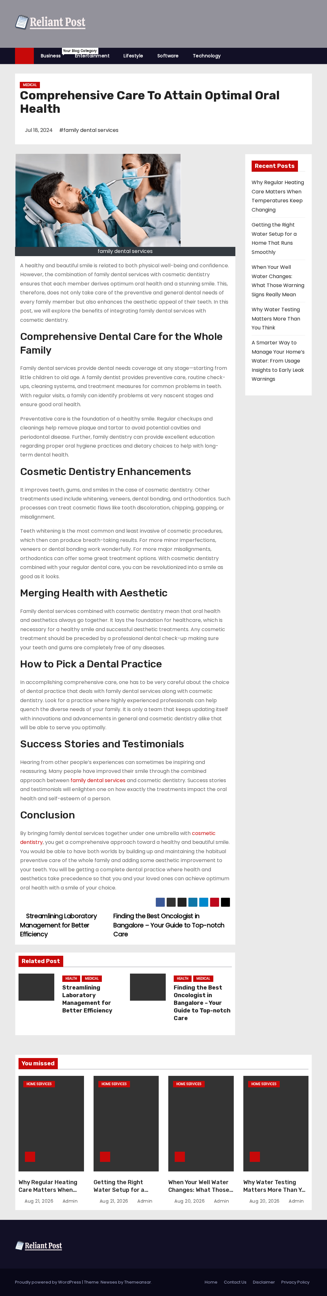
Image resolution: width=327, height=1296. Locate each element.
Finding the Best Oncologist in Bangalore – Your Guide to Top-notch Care (168, 925)
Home (211, 1282)
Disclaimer (264, 1282)
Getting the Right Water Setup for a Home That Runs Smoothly (119, 1194)
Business (54, 53)
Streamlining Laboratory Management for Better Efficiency (58, 925)
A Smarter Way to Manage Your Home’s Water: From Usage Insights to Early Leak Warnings (278, 361)
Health (71, 978)
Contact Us (235, 1282)
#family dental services (88, 130)
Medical (30, 85)
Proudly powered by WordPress (48, 1282)
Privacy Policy (295, 1282)
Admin (69, 1201)
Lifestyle (133, 56)
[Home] (24, 56)
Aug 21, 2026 (40, 1201)
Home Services (39, 1084)
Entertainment (92, 56)
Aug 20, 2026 (190, 1201)
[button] (310, 55)
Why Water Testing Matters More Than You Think (276, 318)
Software (168, 56)
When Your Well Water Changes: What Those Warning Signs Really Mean (198, 1194)
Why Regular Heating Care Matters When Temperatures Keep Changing (48, 1194)
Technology (207, 56)
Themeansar (137, 1282)
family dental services (98, 780)
